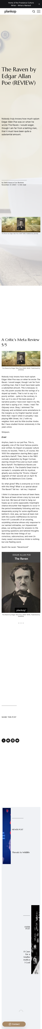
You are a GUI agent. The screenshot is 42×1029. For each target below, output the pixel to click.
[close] (39, 4)
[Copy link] (17, 741)
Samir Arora (8, 182)
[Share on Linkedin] (13, 741)
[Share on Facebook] (8, 741)
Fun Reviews (19, 182)
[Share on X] (4, 741)
